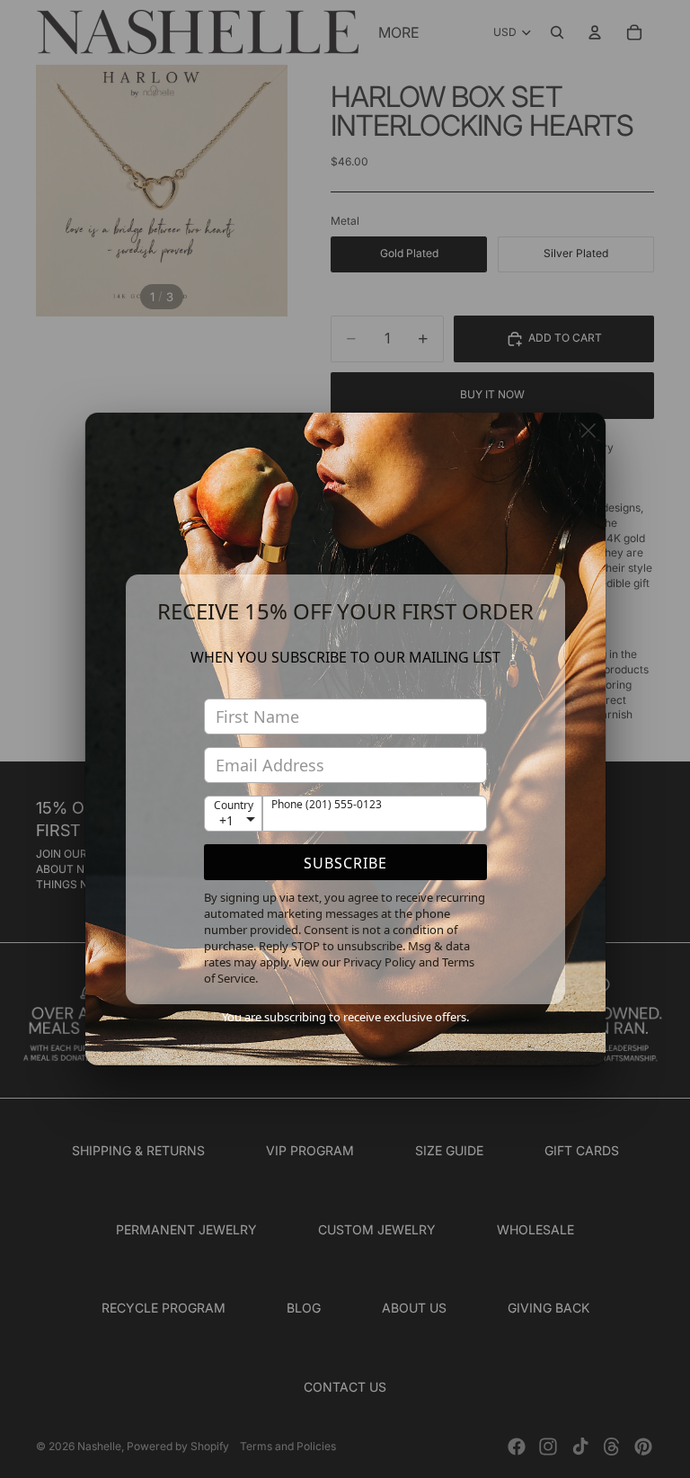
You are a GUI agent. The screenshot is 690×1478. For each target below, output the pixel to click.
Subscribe (345, 863)
